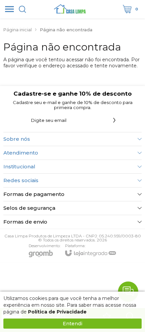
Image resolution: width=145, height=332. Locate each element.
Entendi (72, 324)
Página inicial (17, 29)
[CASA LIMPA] (70, 9)
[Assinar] (114, 120)
